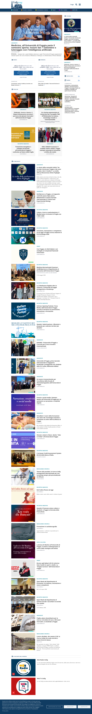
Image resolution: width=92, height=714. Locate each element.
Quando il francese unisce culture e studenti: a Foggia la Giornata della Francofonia (48, 510)
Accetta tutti (84, 706)
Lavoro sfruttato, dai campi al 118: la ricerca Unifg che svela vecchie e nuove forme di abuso (48, 638)
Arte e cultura (63, 10)
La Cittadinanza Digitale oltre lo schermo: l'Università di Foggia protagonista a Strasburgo (47, 287)
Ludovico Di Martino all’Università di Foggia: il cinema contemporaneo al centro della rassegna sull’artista (48, 546)
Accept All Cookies (23, 77)
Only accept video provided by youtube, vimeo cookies (23, 73)
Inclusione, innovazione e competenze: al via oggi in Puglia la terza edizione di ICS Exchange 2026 (49, 232)
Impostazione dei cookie (54, 706)
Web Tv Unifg (41, 678)
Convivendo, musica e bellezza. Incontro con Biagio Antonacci (21, 84)
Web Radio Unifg (42, 660)
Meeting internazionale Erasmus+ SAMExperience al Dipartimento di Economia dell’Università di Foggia (48, 269)
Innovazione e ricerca (42, 10)
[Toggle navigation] (80, 4)
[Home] (40, 5)
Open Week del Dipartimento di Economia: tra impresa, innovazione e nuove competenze (49, 583)
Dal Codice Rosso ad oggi (45, 490)
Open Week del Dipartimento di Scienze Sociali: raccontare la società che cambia (49, 601)
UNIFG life (74, 10)
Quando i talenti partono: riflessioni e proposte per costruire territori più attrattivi (49, 326)
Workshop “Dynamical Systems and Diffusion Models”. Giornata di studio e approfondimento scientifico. (72, 99)
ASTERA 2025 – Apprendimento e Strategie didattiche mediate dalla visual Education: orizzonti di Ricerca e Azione (72, 110)
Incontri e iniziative (27, 10)
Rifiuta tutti (70, 706)
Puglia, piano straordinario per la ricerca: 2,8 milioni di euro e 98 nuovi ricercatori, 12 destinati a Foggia (48, 619)
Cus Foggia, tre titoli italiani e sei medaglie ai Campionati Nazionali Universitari (47, 250)
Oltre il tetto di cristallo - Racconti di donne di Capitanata (48, 84)
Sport (54, 10)
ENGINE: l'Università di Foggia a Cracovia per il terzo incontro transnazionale (47, 344)
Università (15, 10)
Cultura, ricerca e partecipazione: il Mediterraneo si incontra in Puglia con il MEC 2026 (49, 214)
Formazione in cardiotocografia (47, 526)
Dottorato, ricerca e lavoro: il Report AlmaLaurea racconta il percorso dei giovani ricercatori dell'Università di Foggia (72, 67)
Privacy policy (5, 710)
